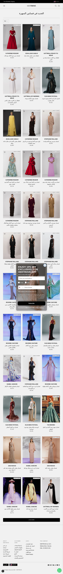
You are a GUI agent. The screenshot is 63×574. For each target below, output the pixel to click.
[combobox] (21, 287)
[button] (3, 571)
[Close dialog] (45, 265)
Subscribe (31, 303)
